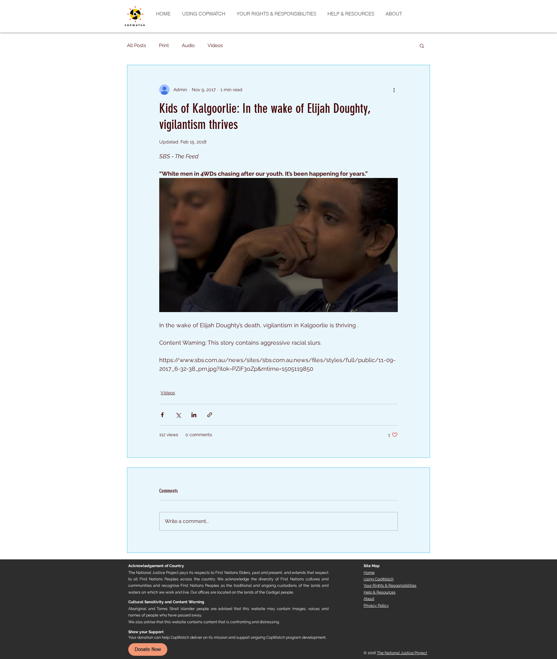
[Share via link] (210, 415)
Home (369, 572)
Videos (215, 45)
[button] (422, 45)
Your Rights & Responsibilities (390, 585)
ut (372, 598)
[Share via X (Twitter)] (178, 415)
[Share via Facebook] (162, 415)
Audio (188, 45)
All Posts (136, 45)
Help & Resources (380, 592)
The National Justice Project (402, 653)
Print (164, 45)
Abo (367, 598)
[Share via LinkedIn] (194, 415)
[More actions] (394, 89)
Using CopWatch (379, 579)
